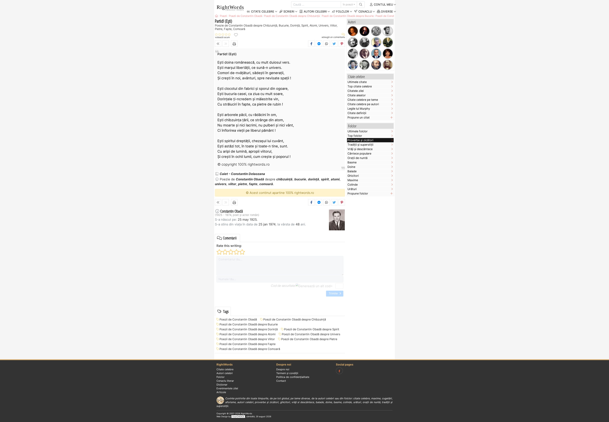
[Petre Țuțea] (364, 64)
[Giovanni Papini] (364, 53)
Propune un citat (358, 117)
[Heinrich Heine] (387, 42)
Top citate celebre (359, 86)
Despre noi (282, 369)
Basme (352, 162)
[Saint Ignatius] (376, 64)
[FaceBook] (339, 370)
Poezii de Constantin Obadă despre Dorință (248, 329)
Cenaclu (365, 11)
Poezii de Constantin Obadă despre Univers (311, 334)
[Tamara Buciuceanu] (352, 64)
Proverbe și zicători (360, 140)
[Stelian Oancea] (376, 53)
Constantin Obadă (231, 211)
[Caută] (361, 4)
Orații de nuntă (357, 158)
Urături (352, 189)
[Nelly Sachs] (352, 42)
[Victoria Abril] (387, 53)
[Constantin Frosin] (376, 42)
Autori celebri (315, 11)
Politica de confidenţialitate (292, 377)
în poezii (348, 4)
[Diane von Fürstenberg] (352, 31)
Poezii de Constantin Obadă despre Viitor (247, 339)
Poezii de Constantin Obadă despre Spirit (311, 329)
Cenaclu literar (225, 380)
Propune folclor (357, 193)
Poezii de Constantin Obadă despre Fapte (247, 344)
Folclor (342, 11)
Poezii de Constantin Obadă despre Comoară (249, 349)
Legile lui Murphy (358, 108)
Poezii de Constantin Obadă (238, 319)
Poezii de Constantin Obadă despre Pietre (309, 339)
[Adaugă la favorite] (236, 34)
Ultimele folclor (357, 131)
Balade (352, 171)
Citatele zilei (355, 90)
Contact (281, 380)
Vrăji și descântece (360, 149)
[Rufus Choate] (387, 64)
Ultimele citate (357, 82)
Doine (351, 166)
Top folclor (354, 135)
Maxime (352, 180)
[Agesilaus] (376, 31)
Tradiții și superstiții (360, 144)
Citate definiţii (356, 113)
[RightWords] (216, 15)
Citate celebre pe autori (363, 104)
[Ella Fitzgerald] (387, 31)
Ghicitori (353, 175)
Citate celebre (224, 369)
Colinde (352, 184)
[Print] (234, 43)
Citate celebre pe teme (362, 99)
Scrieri (288, 11)
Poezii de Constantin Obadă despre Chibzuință (294, 319)
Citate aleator (356, 95)
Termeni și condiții (287, 373)
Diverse (386, 11)
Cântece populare (359, 153)
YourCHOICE (238, 416)
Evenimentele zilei (227, 388)
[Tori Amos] (364, 31)
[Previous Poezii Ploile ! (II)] (218, 43)
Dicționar (221, 384)
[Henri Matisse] (364, 42)
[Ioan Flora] (352, 53)
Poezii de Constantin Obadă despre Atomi (247, 334)
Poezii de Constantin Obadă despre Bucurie (248, 324)
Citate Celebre (262, 11)
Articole (221, 392)
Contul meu (383, 4)
